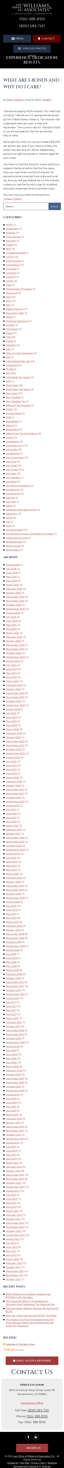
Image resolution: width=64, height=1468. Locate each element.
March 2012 (12, 1259)
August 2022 (13, 757)
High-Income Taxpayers (19, 353)
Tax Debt (11, 473)
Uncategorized (14, 529)
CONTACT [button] (48, 38)
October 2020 (14, 845)
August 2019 (13, 902)
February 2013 (14, 1215)
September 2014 (15, 1138)
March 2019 (12, 922)
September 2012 (15, 1235)
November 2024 (15, 649)
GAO (8, 349)
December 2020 (15, 837)
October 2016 (13, 1038)
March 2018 (12, 970)
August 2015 (12, 1094)
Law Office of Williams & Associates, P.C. (34, 1456)
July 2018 (11, 954)
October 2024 (14, 653)
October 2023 (14, 701)
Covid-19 (10, 276)
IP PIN (9, 369)
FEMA (9, 317)
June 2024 (12, 669)
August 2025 (13, 612)
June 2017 (11, 1006)
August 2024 (13, 661)
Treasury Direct (12, 198)
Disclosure (12, 293)
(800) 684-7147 (32, 26)
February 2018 (14, 974)
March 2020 (12, 873)
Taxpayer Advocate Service (21, 509)
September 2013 (15, 1187)
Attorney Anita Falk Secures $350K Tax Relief (31, 1315)
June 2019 (11, 910)
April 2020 (11, 869)
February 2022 (14, 781)
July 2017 (11, 1002)
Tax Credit (11, 465)
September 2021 (15, 801)
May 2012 (11, 1251)
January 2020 (13, 881)
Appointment (13, 236)
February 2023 (14, 733)
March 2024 (12, 681)
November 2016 (15, 1034)
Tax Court (11, 461)
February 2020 (14, 877)
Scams (9, 437)
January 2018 (13, 978)
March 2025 (12, 633)
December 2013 (15, 1174)
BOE (8, 248)
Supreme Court (15, 445)
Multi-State (12, 385)
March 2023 (12, 729)
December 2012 (15, 1223)
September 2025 (15, 608)
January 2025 (13, 641)
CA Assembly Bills (16, 252)
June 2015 (11, 1102)
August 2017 (12, 998)
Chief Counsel (13, 260)
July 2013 (11, 1195)
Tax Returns (12, 489)
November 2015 (15, 1082)
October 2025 (14, 604)
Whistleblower (14, 541)
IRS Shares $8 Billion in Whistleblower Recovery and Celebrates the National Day (30, 1303)
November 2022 (15, 745)
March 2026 (12, 584)
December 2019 (15, 885)
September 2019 (15, 897)
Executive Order (15, 313)
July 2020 (11, 857)
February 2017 (14, 1022)
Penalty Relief (13, 413)
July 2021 (11, 809)
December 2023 (15, 693)
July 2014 (11, 1146)
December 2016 (15, 1030)
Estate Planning (15, 309)
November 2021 (15, 793)
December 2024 (15, 645)
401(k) (9, 224)
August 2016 (12, 1046)
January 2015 (13, 1122)
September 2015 (15, 1090)
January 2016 (13, 1074)
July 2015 (11, 1098)
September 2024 (15, 657)
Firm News (12, 329)
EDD (8, 301)
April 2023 (11, 725)
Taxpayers (11, 513)
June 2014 (11, 1150)
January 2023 (13, 737)
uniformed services (17, 537)
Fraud (9, 333)
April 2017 (11, 1014)
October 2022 (14, 749)
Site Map (24, 1463)
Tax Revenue (13, 493)
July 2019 (11, 906)
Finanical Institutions (17, 321)
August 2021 (12, 805)
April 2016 (11, 1062)
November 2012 (15, 1227)
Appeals (10, 232)
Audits (46, 99)
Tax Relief (11, 481)
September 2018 (15, 946)
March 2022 (12, 777)
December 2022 (15, 741)
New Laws (11, 393)
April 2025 (11, 629)
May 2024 (11, 673)
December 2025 (15, 596)
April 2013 (11, 1207)
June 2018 (11, 958)
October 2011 (13, 1279)
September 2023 (15, 705)
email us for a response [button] (33, 1360)
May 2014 (11, 1154)
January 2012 (13, 1267)
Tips (8, 521)
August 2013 (12, 1191)
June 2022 (12, 765)
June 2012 (11, 1247)
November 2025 (15, 600)
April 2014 (11, 1158)
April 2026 (11, 580)
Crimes (10, 281)
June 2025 (12, 621)
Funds (9, 341)
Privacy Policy (38, 1463)
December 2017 (15, 982)
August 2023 (13, 709)
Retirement (12, 429)
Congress (11, 268)
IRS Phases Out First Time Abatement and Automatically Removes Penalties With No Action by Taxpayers (30, 1322)
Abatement (12, 228)
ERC (8, 305)
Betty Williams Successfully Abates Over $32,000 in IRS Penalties (28, 1296)
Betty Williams (15, 99)
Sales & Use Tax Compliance (22, 433)
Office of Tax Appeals (18, 405)
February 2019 (14, 926)
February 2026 (14, 588)
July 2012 (11, 1243)
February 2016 (14, 1070)
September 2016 (15, 1042)
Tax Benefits (13, 453)
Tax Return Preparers (18, 485)
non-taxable (13, 397)
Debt (9, 285)
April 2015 (11, 1110)
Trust (8, 525)
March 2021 (12, 825)
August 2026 (13, 564)
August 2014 (13, 1142)
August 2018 (13, 950)
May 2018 (11, 962)
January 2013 (13, 1219)
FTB (8, 337)
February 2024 (14, 685)
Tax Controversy (15, 457)
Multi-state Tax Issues (18, 389)
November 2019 (15, 889)
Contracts (11, 272)
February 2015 (14, 1118)
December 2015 (15, 1078)
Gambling (11, 345)
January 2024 (13, 689)
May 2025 (11, 625)
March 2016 (12, 1066)
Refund (10, 425)
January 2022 (13, 785)
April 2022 (11, 773)
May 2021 (11, 817)
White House (13, 545)
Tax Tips (10, 497)
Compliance (13, 264)
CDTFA (10, 256)
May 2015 (11, 1106)
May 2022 (11, 769)
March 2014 (12, 1162)
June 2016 (11, 1054)
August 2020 (13, 853)
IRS (8, 373)
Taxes (9, 505)
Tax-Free (11, 501)
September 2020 (15, 849)
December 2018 (15, 934)
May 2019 (11, 914)
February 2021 (14, 829)
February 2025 (14, 637)
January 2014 (13, 1170)
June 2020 (12, 861)
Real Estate (12, 421)
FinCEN (10, 325)
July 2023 (11, 713)
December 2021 (15, 789)
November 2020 (15, 841)
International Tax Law (18, 361)
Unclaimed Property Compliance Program (30, 533)
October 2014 (13, 1134)
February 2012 (14, 1263)
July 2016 (11, 1050)
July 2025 (11, 617)
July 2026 (11, 568)
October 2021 (13, 797)
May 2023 (11, 721)
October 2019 (13, 893)
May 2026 (11, 576)
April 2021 (11, 821)
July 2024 (11, 665)
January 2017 (13, 1026)
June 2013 (11, 1199)
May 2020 (11, 865)
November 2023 (15, 697)
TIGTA (9, 517)
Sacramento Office (32, 1403)
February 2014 (14, 1166)
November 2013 (15, 1178)
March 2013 (12, 1211)
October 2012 (13, 1231)
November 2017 (15, 986)
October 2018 (13, 942)
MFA (8, 381)
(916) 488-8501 (32, 19)
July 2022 (11, 761)
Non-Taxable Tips (16, 401)
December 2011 (15, 1271)
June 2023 (12, 717)
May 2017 (11, 1010)
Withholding (13, 549)
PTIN (8, 417)
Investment (12, 365)
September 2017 (15, 994)
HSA (8, 357)
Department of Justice (19, 289)
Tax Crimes (12, 469)
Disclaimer (12, 1463)
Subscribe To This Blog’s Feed (20, 1344)
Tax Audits (11, 449)
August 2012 (12, 1239)
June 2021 (11, 813)
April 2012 (11, 1255)
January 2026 (13, 592)
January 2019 (13, 930)
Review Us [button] (33, 1448)
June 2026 (12, 572)
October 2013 (13, 1183)
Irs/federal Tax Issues (18, 377)
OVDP (9, 409)
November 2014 (15, 1130)
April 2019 (11, 918)
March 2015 (12, 1114)
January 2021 (13, 833)
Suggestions (12, 441)
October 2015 (13, 1086)
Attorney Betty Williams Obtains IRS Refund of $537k (32, 1310)
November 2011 (15, 1275)
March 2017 (12, 1018)
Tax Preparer (13, 477)
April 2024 (11, 677)
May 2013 (11, 1203)
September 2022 (15, 753)
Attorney (11, 240)
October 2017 (13, 990)
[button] (17, 38)
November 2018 (15, 938)
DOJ (8, 297)
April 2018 (11, 966)
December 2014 (15, 1126)
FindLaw (46, 1466)
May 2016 (11, 1058)
